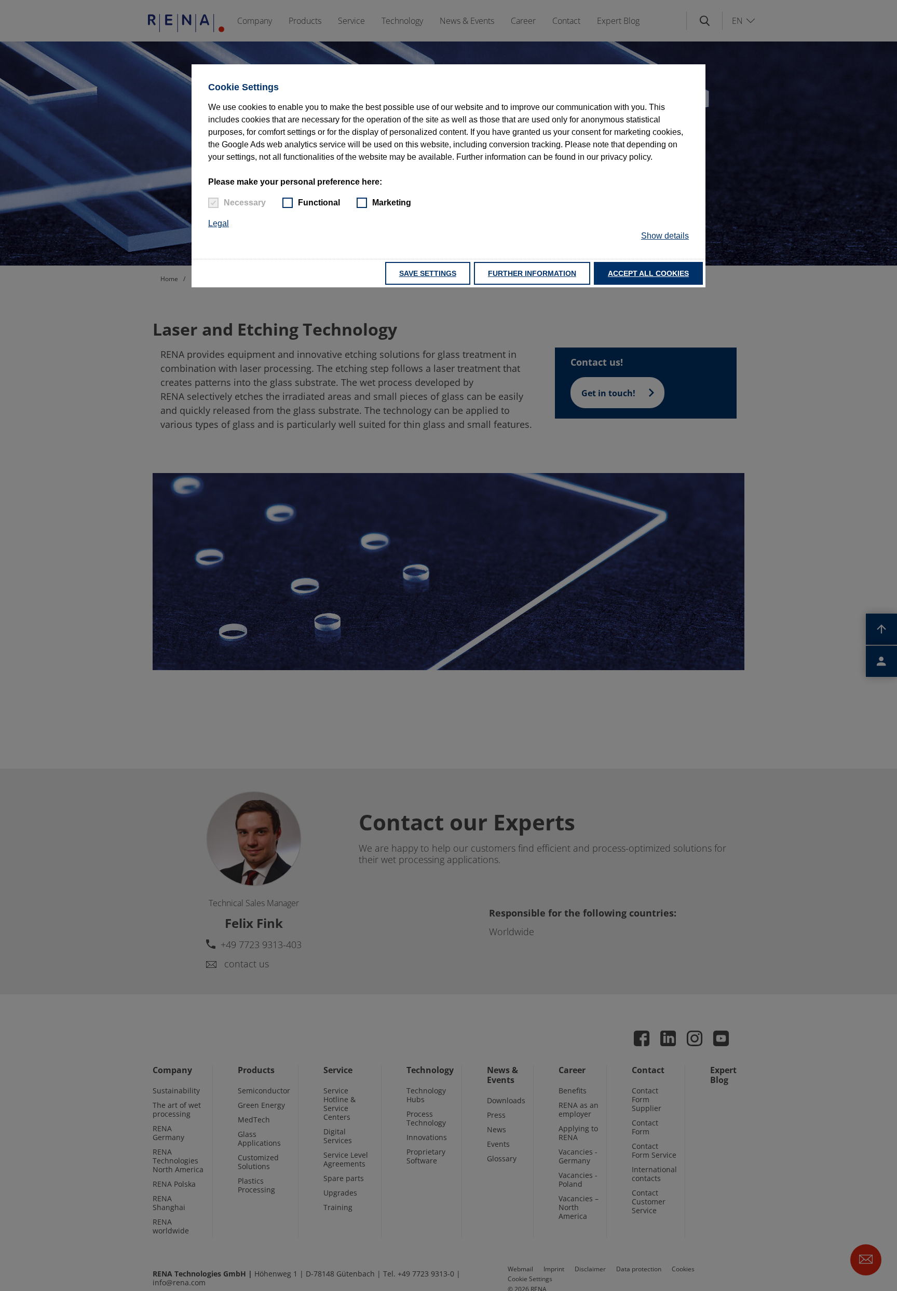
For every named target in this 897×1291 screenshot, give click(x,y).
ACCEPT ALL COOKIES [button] (648, 273)
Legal (218, 223)
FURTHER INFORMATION (532, 273)
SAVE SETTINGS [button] (427, 273)
